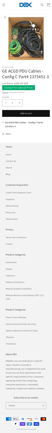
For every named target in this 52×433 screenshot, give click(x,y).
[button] (3, 5)
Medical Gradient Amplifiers (19, 288)
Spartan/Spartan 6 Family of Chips (22, 330)
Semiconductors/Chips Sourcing (21, 324)
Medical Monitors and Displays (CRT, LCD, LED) (25, 297)
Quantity (5, 97)
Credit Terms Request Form (18, 192)
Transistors (11, 343)
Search (9, 167)
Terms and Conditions (16, 237)
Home (8, 154)
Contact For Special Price (18, 87)
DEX (22, 429)
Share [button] (8, 133)
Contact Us (11, 161)
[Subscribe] (43, 405)
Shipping (5, 92)
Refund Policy (12, 206)
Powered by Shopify (30, 429)
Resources (10, 212)
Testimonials (12, 219)
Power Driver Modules (16, 317)
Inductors (10, 275)
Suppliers (10, 199)
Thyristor (10, 337)
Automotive (11, 262)
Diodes (9, 269)
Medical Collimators (15, 282)
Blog (8, 174)
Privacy (9, 244)
